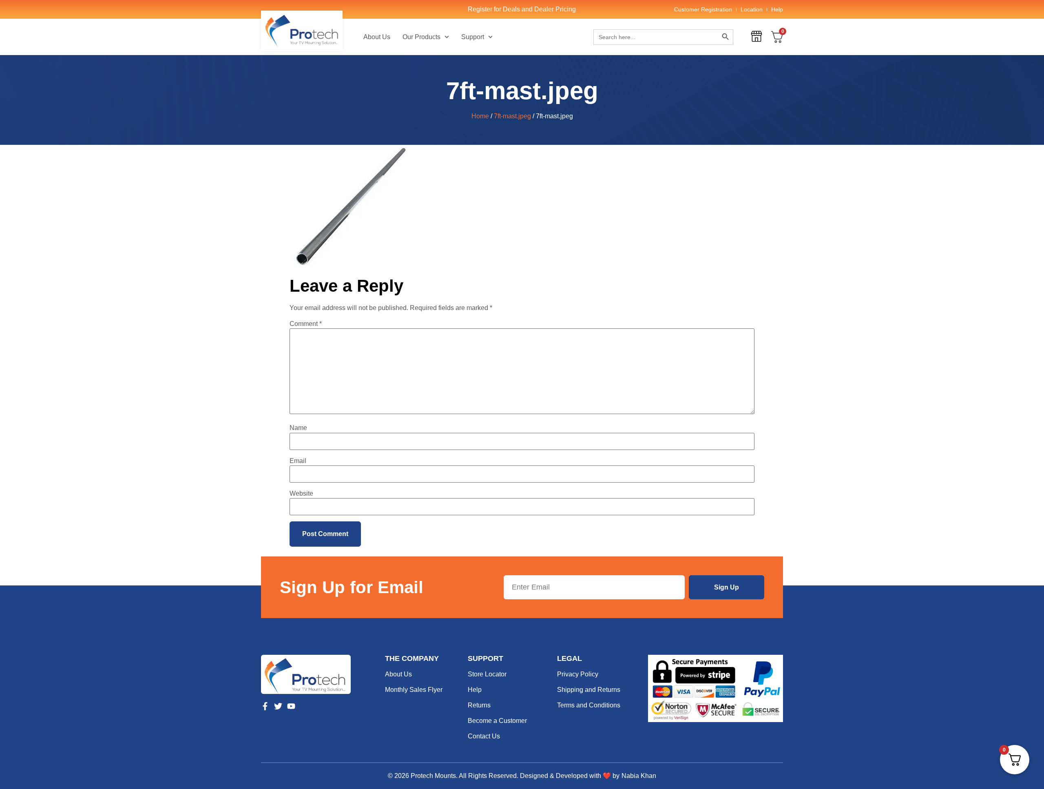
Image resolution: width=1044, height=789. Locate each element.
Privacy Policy (577, 674)
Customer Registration (703, 9)
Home (480, 116)
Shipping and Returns (588, 689)
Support (472, 36)
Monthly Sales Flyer (413, 689)
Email (298, 461)
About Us (376, 36)
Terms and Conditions (588, 705)
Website (301, 493)
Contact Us (484, 736)
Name (298, 428)
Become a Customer (497, 720)
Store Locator (487, 674)
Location (752, 9)
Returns (479, 705)
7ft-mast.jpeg (512, 116)
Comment (306, 324)
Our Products (421, 36)
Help (777, 9)
